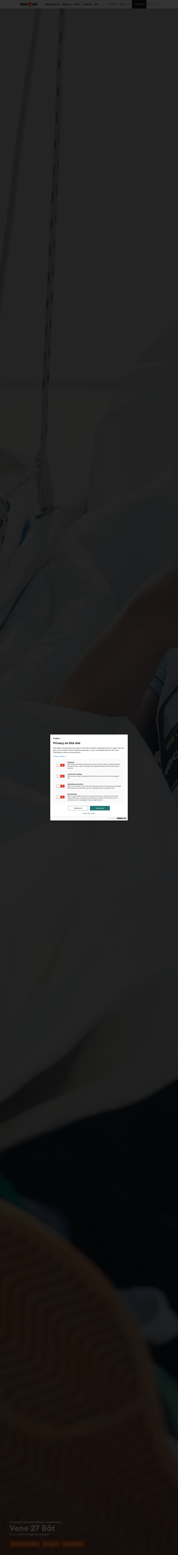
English (56, 738)
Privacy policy (58, 756)
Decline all (78, 808)
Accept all (100, 808)
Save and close (89, 813)
